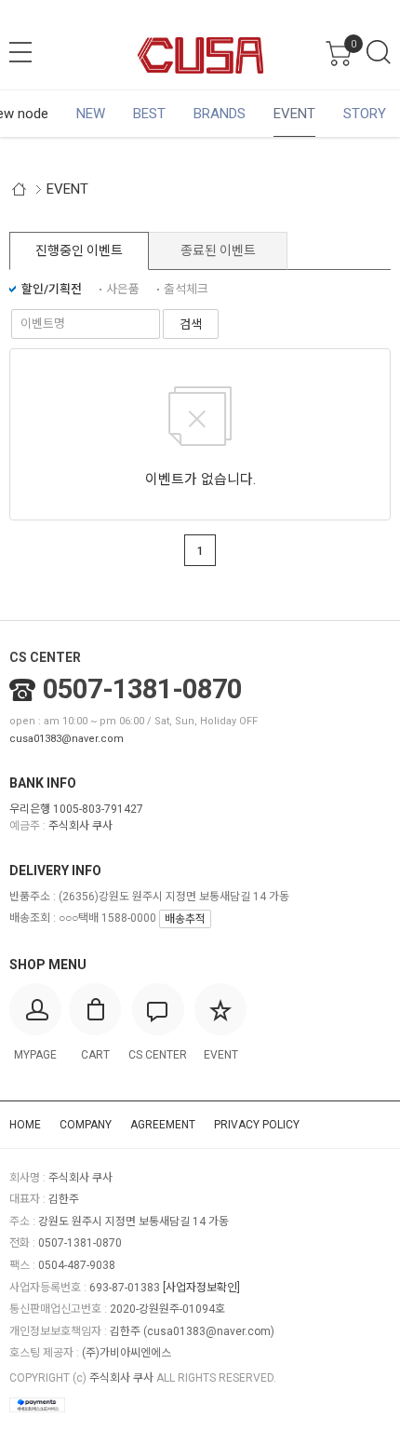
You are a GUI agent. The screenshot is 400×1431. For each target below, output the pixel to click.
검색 (379, 52)
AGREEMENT (162, 1124)
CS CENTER (45, 657)
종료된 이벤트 (218, 250)
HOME (25, 1124)
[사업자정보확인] (201, 1287)
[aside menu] (20, 52)
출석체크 (186, 289)
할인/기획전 (51, 289)
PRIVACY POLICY (257, 1124)
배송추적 (185, 918)
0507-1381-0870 (142, 689)
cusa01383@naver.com (66, 739)
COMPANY (86, 1124)
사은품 (123, 289)
